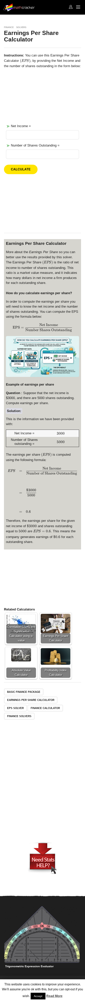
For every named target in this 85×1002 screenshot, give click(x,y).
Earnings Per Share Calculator (30, 700)
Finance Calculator (45, 708)
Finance (9, 27)
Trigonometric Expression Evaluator (29, 966)
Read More (54, 996)
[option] (42, 938)
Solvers (21, 27)
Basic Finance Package (23, 691)
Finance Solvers (19, 716)
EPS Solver (15, 708)
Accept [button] (38, 996)
